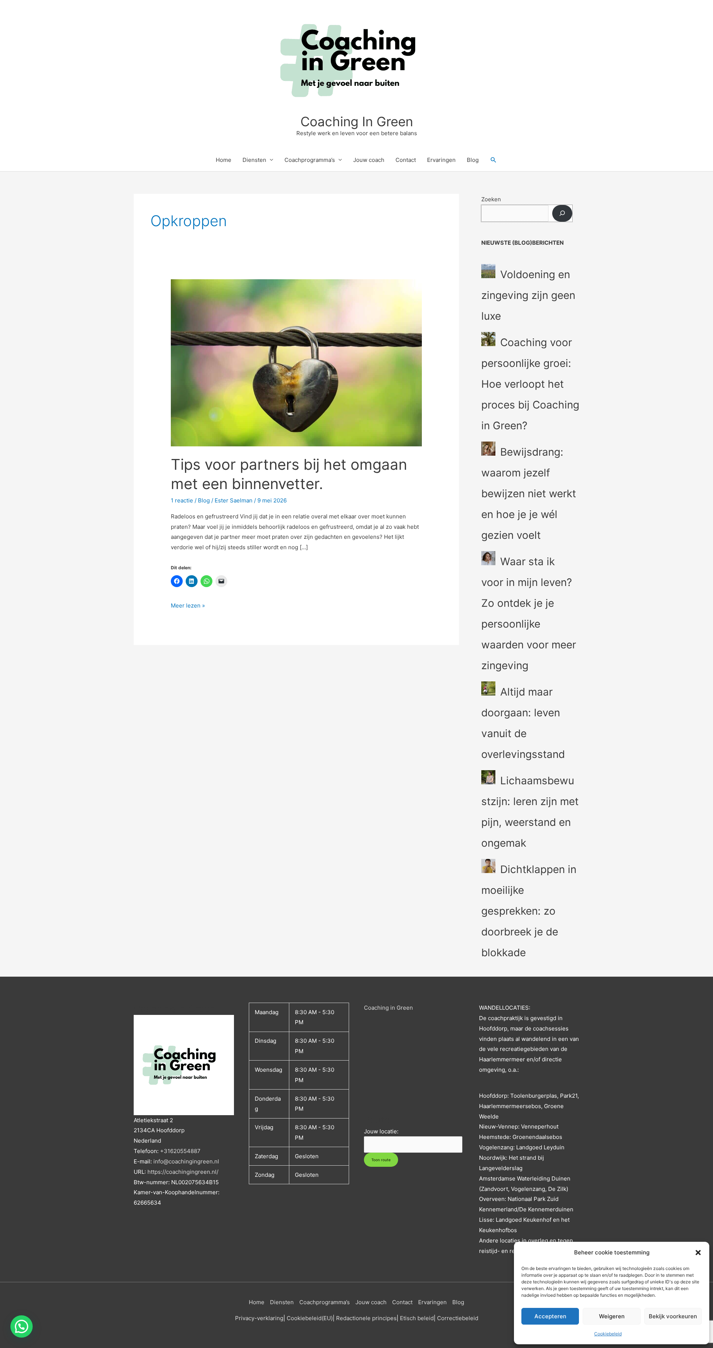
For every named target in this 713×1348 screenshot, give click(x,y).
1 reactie (182, 500)
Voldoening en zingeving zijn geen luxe (528, 295)
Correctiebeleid (457, 1318)
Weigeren (612, 1316)
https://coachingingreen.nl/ (182, 1171)
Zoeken (491, 199)
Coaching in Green (388, 1007)
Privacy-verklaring (259, 1318)
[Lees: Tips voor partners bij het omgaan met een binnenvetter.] (296, 362)
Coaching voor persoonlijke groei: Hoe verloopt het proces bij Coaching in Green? (530, 384)
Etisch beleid (417, 1318)
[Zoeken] (562, 213)
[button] (698, 1252)
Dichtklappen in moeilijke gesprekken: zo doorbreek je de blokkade (528, 911)
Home (223, 159)
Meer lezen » (188, 604)
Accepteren (550, 1316)
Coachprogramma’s (309, 159)
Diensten (254, 159)
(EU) (327, 1318)
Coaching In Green (356, 121)
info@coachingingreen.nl (186, 1161)
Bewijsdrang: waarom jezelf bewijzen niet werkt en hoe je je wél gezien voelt (528, 493)
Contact (405, 159)
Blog (473, 159)
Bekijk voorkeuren (673, 1316)
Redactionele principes (366, 1318)
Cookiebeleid (608, 1333)
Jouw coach (368, 159)
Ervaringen (441, 159)
